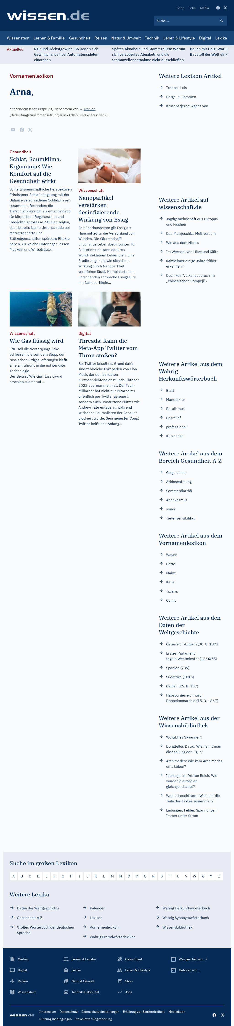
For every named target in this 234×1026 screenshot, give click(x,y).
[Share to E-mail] (13, 130)
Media (204, 8)
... (43, 381)
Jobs (192, 8)
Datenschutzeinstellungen (100, 1012)
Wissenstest (18, 38)
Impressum (47, 1012)
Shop (180, 8)
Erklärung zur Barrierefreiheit (144, 1012)
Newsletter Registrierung (93, 1019)
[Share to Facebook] (22, 130)
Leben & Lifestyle (179, 38)
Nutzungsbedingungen (55, 1019)
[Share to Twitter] (30, 130)
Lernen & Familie (49, 38)
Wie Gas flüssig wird (45, 376)
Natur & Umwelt (126, 38)
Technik (152, 38)
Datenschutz (69, 1012)
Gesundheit (79, 38)
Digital (205, 38)
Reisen (100, 38)
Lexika (221, 38)
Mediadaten (176, 1012)
